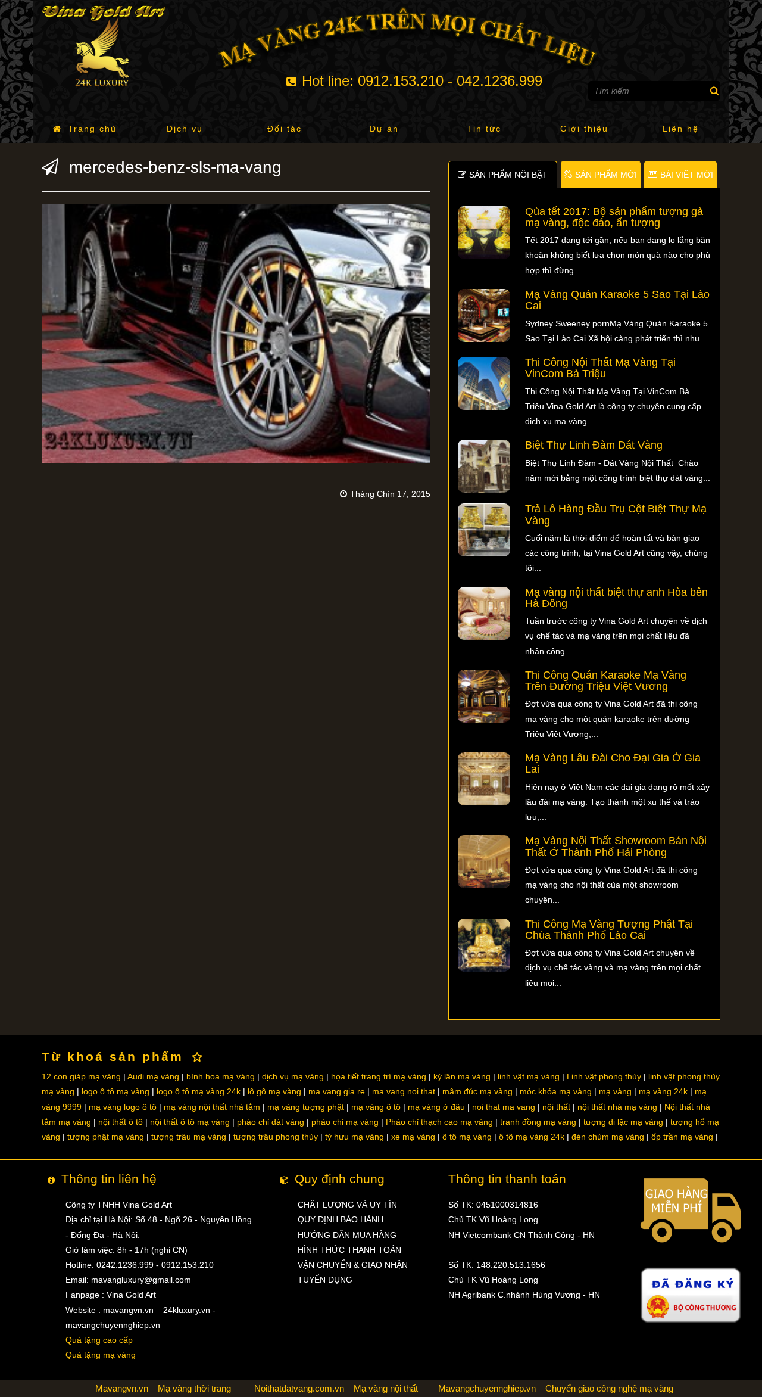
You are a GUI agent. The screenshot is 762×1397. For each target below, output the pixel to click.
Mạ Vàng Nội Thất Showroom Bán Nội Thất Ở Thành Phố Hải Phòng (616, 846)
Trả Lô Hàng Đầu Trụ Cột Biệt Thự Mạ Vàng (616, 514)
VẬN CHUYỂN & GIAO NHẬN (353, 1265)
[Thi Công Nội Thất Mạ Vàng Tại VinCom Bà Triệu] (484, 382)
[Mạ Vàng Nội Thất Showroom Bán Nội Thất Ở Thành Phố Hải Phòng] (484, 861)
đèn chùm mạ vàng (608, 1136)
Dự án (384, 128)
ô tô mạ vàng (467, 1136)
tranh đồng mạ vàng (538, 1122)
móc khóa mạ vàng (556, 1091)
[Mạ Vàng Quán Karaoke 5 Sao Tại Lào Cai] (484, 314)
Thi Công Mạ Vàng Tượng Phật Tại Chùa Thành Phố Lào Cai (609, 929)
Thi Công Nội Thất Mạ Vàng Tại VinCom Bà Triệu (600, 367)
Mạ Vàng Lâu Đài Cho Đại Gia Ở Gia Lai (613, 763)
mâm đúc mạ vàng (477, 1091)
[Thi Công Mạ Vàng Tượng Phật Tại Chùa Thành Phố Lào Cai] (484, 944)
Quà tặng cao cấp (99, 1340)
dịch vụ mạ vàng (293, 1076)
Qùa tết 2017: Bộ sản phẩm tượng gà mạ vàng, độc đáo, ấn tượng (614, 217)
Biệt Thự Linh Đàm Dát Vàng (594, 445)
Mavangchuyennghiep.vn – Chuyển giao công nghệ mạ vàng (555, 1388)
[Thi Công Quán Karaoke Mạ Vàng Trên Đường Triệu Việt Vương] (484, 695)
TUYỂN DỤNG (325, 1279)
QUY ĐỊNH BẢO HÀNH (340, 1219)
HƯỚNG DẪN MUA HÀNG (347, 1235)
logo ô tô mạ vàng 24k (199, 1091)
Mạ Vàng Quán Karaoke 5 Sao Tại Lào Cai (617, 300)
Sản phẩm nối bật (508, 174)
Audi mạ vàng (153, 1076)
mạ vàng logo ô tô (123, 1107)
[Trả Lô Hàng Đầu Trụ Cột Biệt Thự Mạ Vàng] (484, 529)
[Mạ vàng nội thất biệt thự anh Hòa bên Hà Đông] (484, 612)
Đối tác (284, 128)
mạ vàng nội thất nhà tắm (212, 1107)
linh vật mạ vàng (529, 1076)
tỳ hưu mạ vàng (354, 1136)
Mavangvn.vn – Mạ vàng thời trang (163, 1388)
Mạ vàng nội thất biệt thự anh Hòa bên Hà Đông (616, 597)
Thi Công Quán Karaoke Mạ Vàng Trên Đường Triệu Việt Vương (605, 680)
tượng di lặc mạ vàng (623, 1122)
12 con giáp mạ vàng (81, 1076)
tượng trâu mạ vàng (188, 1136)
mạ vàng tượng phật (305, 1107)
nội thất (556, 1107)
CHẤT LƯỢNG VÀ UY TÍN (347, 1204)
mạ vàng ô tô (376, 1107)
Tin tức (484, 128)
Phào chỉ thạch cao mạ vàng (439, 1122)
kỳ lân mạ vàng (462, 1076)
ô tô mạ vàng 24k (531, 1136)
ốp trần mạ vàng (682, 1136)
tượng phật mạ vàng (105, 1136)
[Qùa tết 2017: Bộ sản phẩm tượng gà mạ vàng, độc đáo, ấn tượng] (484, 232)
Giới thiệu (584, 128)
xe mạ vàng (413, 1136)
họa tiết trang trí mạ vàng (378, 1076)
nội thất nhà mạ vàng (617, 1107)
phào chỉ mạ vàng (345, 1122)
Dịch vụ (185, 128)
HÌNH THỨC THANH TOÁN (349, 1250)
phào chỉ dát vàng (270, 1122)
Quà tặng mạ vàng (100, 1354)
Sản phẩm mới (606, 174)
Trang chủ (92, 128)
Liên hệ (681, 128)
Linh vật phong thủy (604, 1076)
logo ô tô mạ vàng (115, 1091)
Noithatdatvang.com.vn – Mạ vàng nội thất (336, 1388)
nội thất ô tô (120, 1122)
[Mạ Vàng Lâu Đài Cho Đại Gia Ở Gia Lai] (484, 778)
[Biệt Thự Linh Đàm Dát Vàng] (484, 466)
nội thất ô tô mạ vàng (190, 1122)
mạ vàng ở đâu (436, 1107)
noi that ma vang (503, 1107)
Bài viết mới (686, 174)
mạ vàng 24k (663, 1091)
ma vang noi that (403, 1091)
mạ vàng (615, 1091)
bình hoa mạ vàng (220, 1076)
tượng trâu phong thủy (275, 1136)
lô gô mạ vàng (274, 1091)
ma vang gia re (336, 1091)
